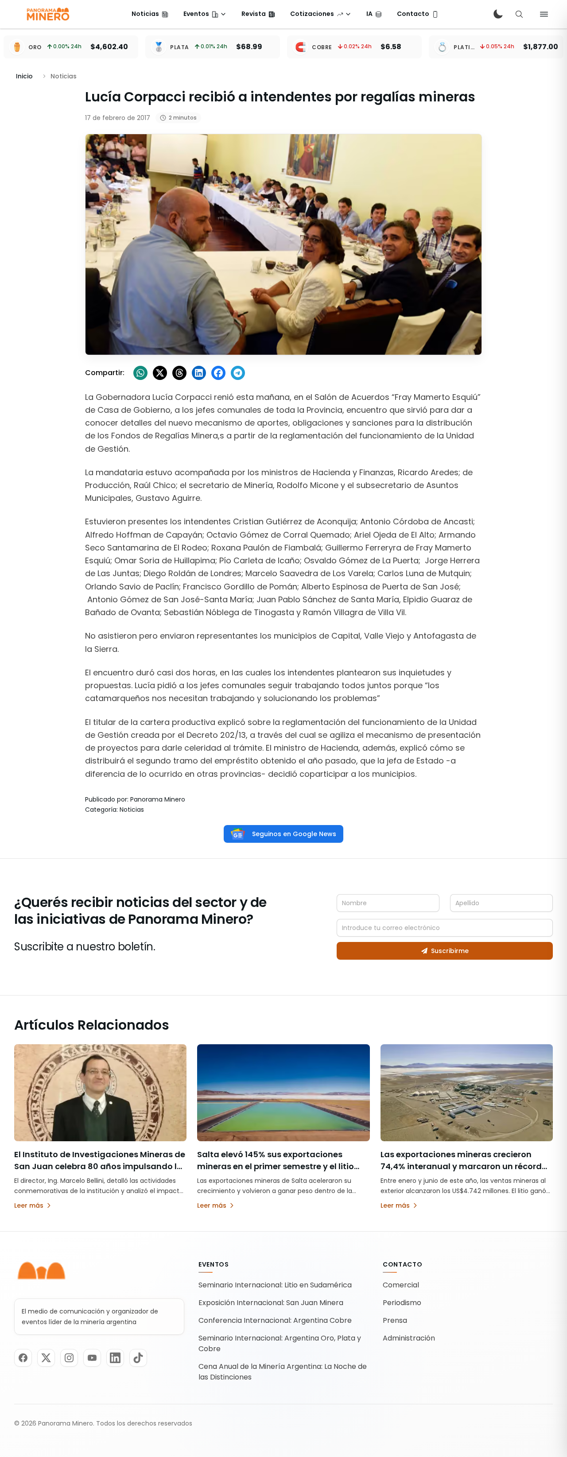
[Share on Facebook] (218, 373)
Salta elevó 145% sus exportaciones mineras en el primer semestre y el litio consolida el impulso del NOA (275, 1166)
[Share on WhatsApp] (140, 373)
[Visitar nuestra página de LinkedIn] (115, 1358)
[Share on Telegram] (238, 373)
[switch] (498, 14)
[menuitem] (150, 14)
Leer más (28, 1205)
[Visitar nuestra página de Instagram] (69, 1358)
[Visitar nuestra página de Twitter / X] (46, 1358)
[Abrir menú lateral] (544, 14)
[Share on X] (160, 373)
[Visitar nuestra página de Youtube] (92, 1358)
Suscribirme (450, 950)
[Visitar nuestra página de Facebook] (23, 1358)
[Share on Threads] (179, 373)
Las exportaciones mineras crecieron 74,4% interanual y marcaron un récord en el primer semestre (461, 1166)
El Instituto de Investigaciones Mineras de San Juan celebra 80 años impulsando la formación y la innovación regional (99, 1166)
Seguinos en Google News (294, 833)
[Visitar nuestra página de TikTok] (138, 1358)
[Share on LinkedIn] (199, 373)
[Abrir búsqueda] (519, 14)
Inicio (24, 76)
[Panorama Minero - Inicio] (47, 14)
